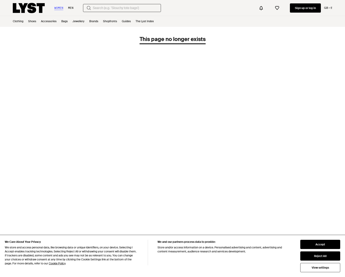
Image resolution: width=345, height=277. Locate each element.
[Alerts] (261, 8)
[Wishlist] (277, 8)
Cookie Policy (57, 263)
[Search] (88, 8)
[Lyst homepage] (29, 8)
